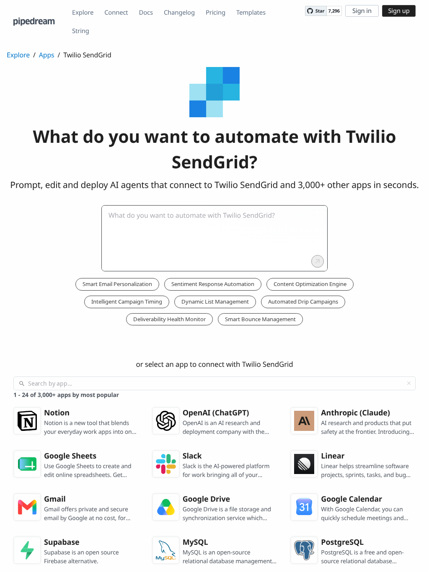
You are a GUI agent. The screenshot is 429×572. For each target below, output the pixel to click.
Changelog (179, 12)
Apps (46, 54)
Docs (146, 12)
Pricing (215, 12)
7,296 (334, 11)
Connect (116, 12)
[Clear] (409, 383)
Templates (251, 12)
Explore (82, 12)
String (80, 31)
